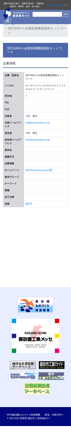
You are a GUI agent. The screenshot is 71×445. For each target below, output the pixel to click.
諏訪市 (29, 203)
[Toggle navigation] (7, 20)
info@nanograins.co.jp (37, 122)
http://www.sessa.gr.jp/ (37, 170)
